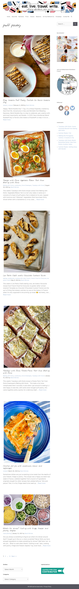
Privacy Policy (47, 586)
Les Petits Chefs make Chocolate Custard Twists (24, 275)
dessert (5, 105)
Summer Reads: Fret (64, 133)
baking (5, 278)
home (8, 16)
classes (32, 16)
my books (21, 16)
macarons (38, 16)
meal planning (7, 533)
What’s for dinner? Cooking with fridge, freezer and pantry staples (25, 529)
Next (14, 556)
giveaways (59, 16)
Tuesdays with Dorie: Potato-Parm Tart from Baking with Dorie (26, 372)
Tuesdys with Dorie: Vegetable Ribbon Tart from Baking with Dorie (23, 181)
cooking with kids (20, 278)
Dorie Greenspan (26, 185)
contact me (66, 16)
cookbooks (17, 185)
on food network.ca (48, 16)
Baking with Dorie (8, 185)
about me (14, 16)
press (27, 16)
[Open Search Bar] (71, 16)
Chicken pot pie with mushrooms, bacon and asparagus (22, 467)
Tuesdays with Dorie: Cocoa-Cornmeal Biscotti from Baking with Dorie (67, 128)
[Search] (75, 24)
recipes (10, 105)
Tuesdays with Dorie (38, 185)
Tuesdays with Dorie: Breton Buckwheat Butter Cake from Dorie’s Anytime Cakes (67, 142)
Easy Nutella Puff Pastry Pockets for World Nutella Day (26, 101)
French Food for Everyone (38, 278)
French (28, 278)
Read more (7, 120)
